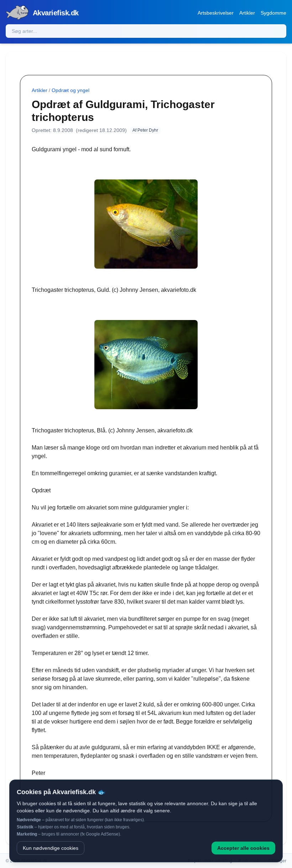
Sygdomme (273, 13)
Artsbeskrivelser (216, 13)
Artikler (247, 13)
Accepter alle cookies (243, 848)
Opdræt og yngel (70, 90)
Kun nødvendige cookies (50, 848)
